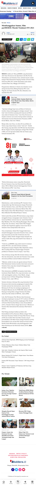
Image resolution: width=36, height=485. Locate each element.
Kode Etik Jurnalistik (18, 457)
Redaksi (12, 453)
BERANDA (3, 8)
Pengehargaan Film (11, 331)
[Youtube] (23, 469)
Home (4, 483)
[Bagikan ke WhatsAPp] (29, 39)
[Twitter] (16, 469)
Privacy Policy (21, 453)
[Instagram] (20, 469)
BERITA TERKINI (12, 8)
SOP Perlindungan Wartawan (18, 455)
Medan (8, 22)
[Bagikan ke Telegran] (32, 39)
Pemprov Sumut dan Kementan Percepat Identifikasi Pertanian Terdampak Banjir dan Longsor (8, 436)
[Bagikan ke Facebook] (21, 39)
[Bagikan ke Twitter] (25, 39)
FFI (3, 331)
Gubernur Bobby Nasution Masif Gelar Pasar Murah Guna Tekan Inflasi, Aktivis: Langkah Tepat (22, 100)
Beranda (4, 22)
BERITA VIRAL (27, 8)
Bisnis (20, 8)
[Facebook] (12, 469)
